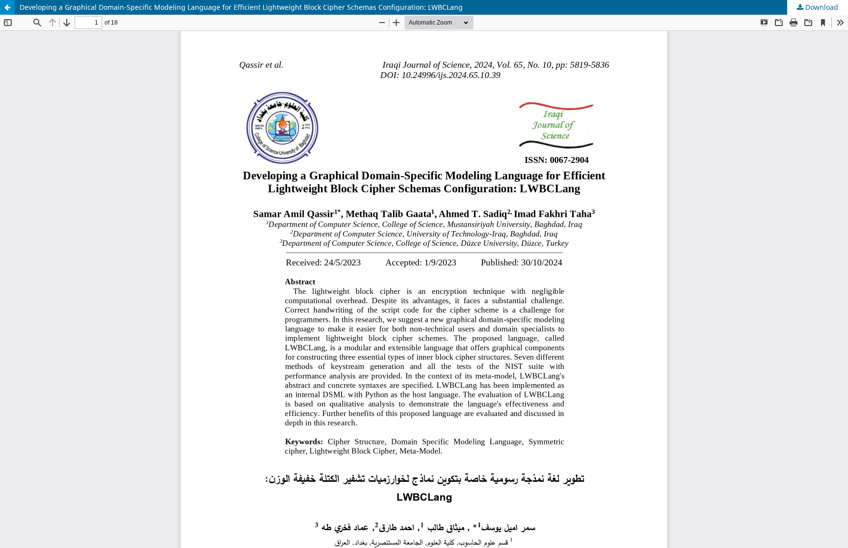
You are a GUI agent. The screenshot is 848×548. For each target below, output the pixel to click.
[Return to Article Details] (7, 7)
